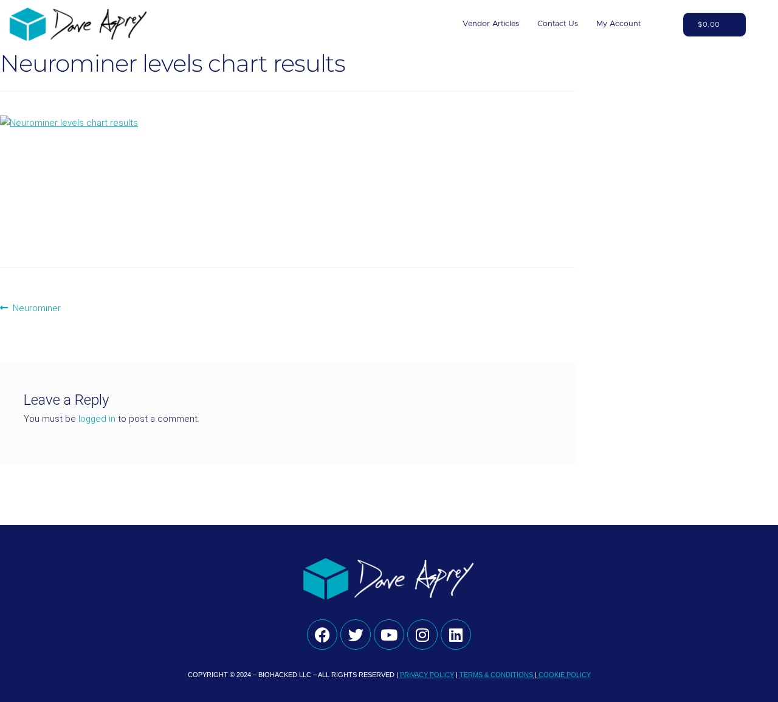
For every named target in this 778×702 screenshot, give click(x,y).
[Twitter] (355, 634)
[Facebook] (322, 634)
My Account (618, 24)
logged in (96, 418)
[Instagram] (422, 634)
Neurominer (36, 307)
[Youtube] (389, 634)
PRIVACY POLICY (427, 674)
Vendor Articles (491, 24)
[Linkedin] (456, 634)
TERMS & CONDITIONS (496, 674)
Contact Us (557, 24)
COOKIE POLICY (565, 674)
